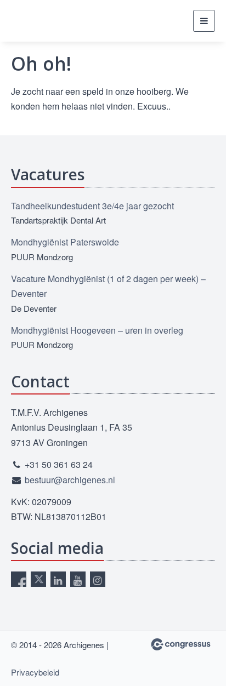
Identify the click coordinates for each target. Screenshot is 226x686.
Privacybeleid (35, 672)
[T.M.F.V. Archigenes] (66, 21)
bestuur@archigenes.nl (70, 479)
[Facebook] (18, 579)
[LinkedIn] (58, 579)
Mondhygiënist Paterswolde (65, 242)
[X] (38, 579)
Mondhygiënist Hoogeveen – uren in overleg (97, 330)
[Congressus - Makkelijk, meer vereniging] (180, 644)
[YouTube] (78, 579)
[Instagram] (97, 579)
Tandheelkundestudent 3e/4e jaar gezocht (92, 205)
